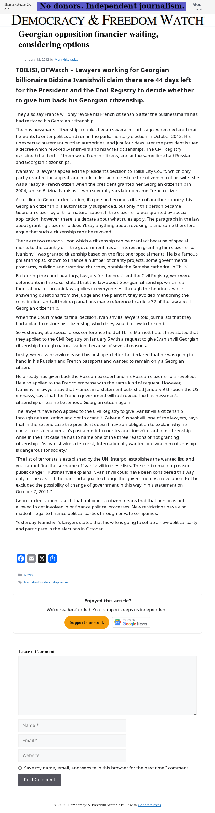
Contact (197, 9)
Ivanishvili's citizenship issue (46, 582)
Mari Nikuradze (66, 59)
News (28, 574)
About (197, 4)
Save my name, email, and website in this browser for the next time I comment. (107, 768)
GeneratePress (149, 805)
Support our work (87, 622)
